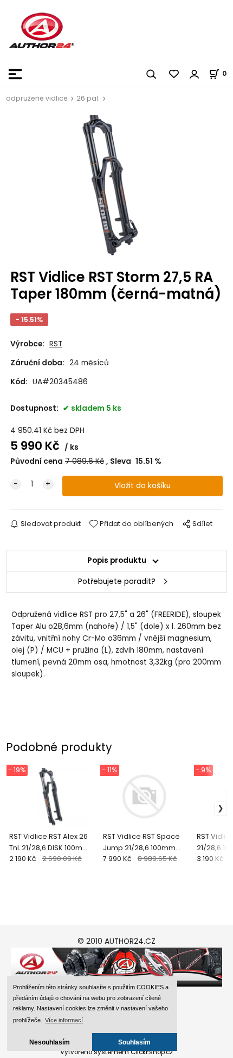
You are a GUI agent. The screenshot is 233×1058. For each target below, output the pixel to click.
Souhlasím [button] (134, 1042)
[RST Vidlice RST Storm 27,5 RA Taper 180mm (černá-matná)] (116, 187)
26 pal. (88, 98)
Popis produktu (116, 560)
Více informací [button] (64, 1020)
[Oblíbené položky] (174, 74)
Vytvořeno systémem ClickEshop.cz (116, 1052)
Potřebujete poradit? (117, 581)
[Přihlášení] (194, 74)
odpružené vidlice (37, 98)
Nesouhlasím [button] (49, 1042)
